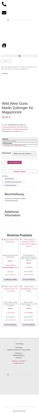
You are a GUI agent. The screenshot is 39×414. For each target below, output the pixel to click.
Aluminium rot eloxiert (9, 141)
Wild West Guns (22, 127)
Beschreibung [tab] (9, 178)
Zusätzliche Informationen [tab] (13, 182)
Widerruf (10, 401)
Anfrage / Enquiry (19, 171)
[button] (19, 55)
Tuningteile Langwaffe (26, 67)
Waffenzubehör (13, 67)
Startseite (4, 67)
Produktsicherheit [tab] (10, 185)
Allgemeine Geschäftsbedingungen (25, 397)
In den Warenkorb (14, 162)
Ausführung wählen (10, 279)
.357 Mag (6, 145)
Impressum (6, 397)
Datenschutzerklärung (24, 401)
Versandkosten (11, 274)
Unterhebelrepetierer (9, 127)
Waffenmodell (6, 153)
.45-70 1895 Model (16, 145)
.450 (23, 145)
